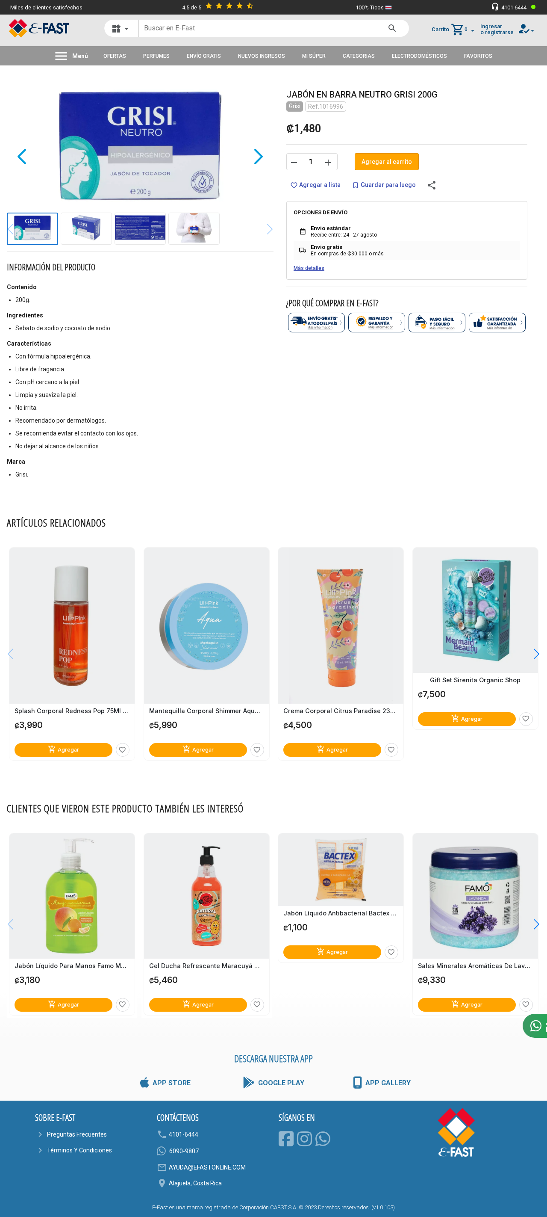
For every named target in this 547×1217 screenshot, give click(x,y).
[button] (530, 654)
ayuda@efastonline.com (207, 1167)
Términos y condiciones (79, 1150)
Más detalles (309, 268)
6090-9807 (184, 1151)
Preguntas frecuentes (77, 1134)
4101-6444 (183, 1134)
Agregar (63, 750)
